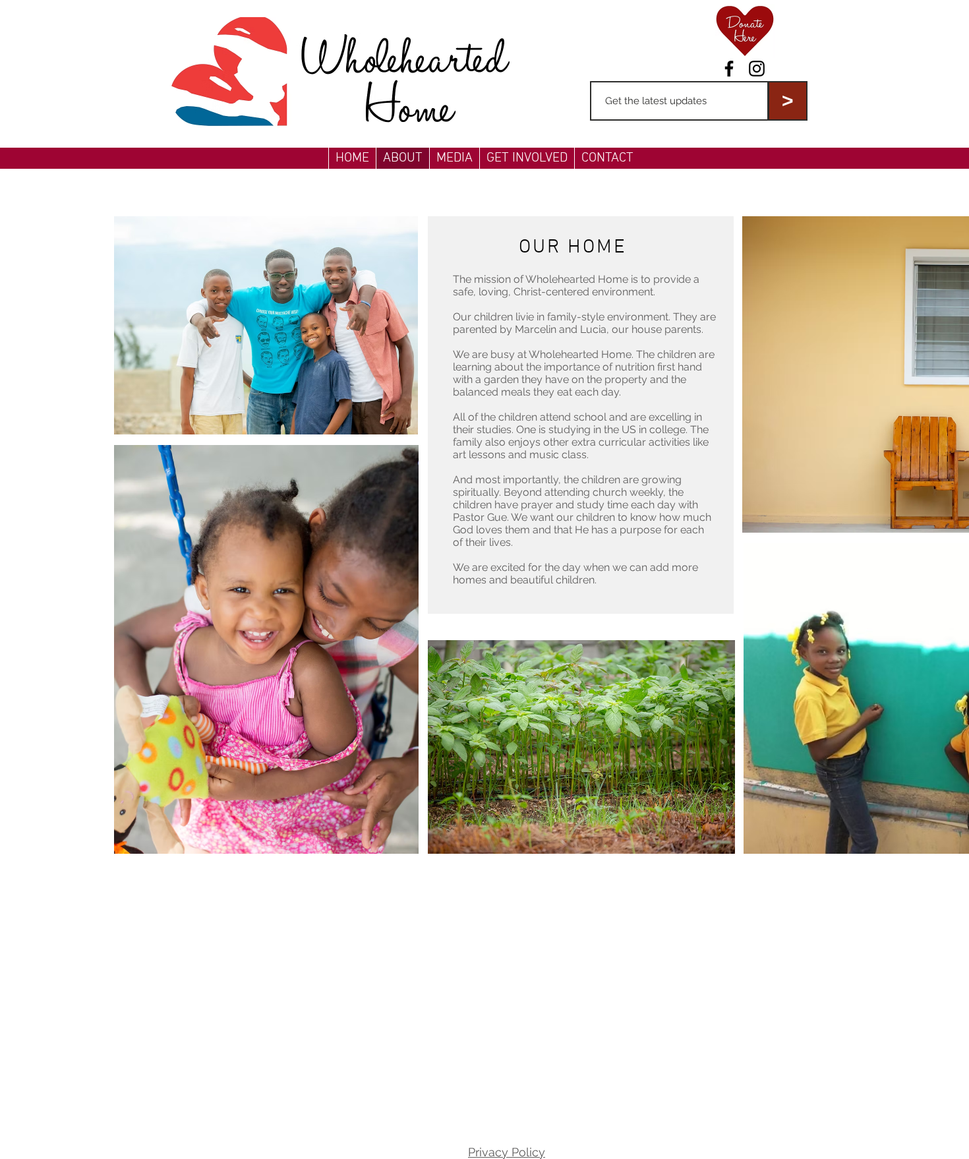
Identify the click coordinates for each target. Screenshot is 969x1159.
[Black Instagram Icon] (756, 68)
